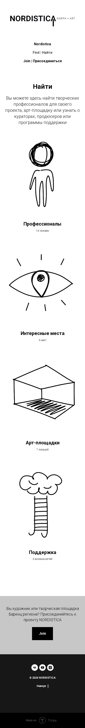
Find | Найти (42, 52)
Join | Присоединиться (42, 61)
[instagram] (50, 667)
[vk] (34, 667)
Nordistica (42, 44)
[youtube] (42, 667)
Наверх (41, 686)
